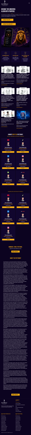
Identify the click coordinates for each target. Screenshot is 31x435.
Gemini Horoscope (18, 418)
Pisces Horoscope (18, 430)
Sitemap (17, 408)
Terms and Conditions (18, 411)
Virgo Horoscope (18, 422)
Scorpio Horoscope (18, 425)
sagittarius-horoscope (18, 426)
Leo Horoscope (17, 421)
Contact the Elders (18, 403)
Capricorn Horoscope (18, 427)
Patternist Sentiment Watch (19, 407)
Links (16, 406)
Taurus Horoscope (18, 417)
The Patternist (17, 402)
